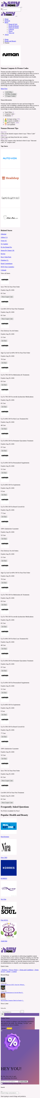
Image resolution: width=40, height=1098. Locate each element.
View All (11, 33)
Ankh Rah (4, 941)
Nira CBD (4, 857)
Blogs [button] (6, 22)
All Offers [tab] (8, 92)
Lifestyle (11, 29)
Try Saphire (4, 244)
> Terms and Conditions (25, 970)
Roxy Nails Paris (6, 257)
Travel (10, 31)
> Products (4, 970)
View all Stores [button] (5, 273)
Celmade (3, 270)
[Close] (16, 16)
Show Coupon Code (7, 297)
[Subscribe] (22, 1011)
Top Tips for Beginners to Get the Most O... (12, 992)
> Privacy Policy (13, 970)
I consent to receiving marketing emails (12, 1083)
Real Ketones (5, 836)
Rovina (3, 254)
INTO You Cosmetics (7, 267)
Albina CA (4, 237)
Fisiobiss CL (5, 260)
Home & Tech (13, 24)
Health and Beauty (10, 41)
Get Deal (4, 341)
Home (6, 19)
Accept (9, 1028)
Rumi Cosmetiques (6, 263)
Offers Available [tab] (10, 94)
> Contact (14, 971)
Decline (3, 1028)
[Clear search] (20, 1093)
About (7, 34)
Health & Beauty (14, 26)
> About (7, 971)
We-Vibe (3, 899)
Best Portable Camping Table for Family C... (12, 1000)
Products (7, 21)
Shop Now (4, 88)
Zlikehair (3, 234)
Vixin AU (4, 240)
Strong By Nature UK (7, 250)
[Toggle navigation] (21, 7)
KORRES (4, 878)
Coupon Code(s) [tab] (10, 96)
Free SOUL (4, 920)
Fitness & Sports (14, 27)
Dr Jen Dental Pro (6, 247)
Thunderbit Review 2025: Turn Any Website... (13, 984)
